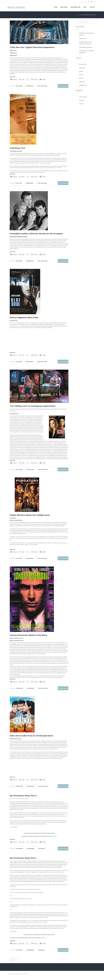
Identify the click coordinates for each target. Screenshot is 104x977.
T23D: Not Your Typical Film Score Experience (32, 47)
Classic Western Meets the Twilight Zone (30, 515)
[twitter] (88, 1)
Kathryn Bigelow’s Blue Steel (24, 317)
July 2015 (81, 71)
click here (54, 836)
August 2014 (82, 81)
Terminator (42, 848)
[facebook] (82, 1)
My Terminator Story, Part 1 (23, 858)
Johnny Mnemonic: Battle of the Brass (28, 635)
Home (55, 7)
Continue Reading (63, 86)
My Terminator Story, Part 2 (23, 796)
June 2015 (81, 74)
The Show (81, 103)
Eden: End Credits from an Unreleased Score (31, 736)
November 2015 (82, 64)
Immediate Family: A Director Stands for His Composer (36, 234)
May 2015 (81, 78)
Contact (92, 7)
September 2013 (83, 85)
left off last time (15, 798)
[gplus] (85, 1)
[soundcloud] (95, 1)
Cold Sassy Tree (17, 148)
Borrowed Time (75, 7)
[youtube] (91, 1)
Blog (84, 7)
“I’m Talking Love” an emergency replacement (32, 406)
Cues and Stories (42, 86)
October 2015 (82, 67)
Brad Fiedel (64, 7)
